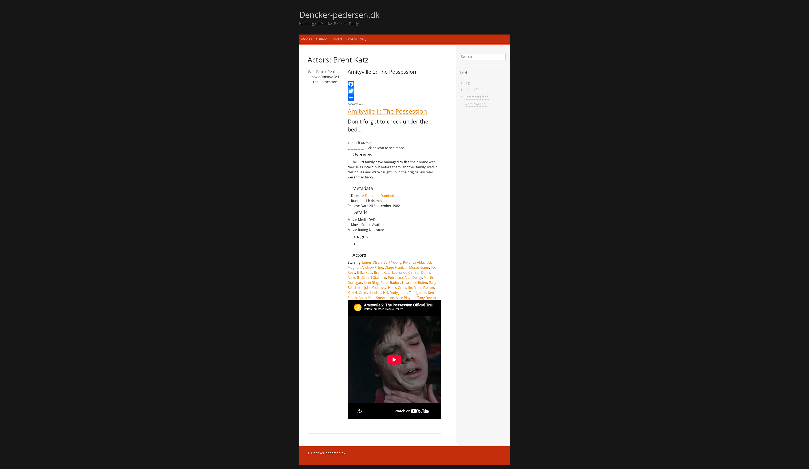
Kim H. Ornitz (358, 292)
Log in (469, 82)
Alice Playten (406, 297)
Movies (306, 39)
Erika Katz (364, 272)
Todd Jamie (417, 292)
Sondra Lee (385, 297)
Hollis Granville (400, 287)
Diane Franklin (396, 267)
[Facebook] (394, 84)
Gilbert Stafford (373, 277)
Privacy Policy (356, 39)
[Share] (394, 97)
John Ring (371, 282)
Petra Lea (395, 277)
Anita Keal (366, 297)
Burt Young (392, 262)
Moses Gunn (419, 267)
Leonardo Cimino (405, 272)
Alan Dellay (413, 277)
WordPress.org (475, 104)
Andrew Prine (372, 267)
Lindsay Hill (379, 292)
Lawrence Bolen (414, 282)
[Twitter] (394, 91)
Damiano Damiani (379, 195)
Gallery (321, 39)
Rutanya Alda (413, 262)
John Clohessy (375, 287)
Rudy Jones (398, 292)
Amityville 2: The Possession (382, 71)
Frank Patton (424, 287)
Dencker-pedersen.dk (339, 14)
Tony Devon (426, 297)
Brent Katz (382, 272)
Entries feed (474, 90)
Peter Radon (390, 282)
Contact (336, 39)
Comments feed (477, 97)
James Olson (372, 262)
